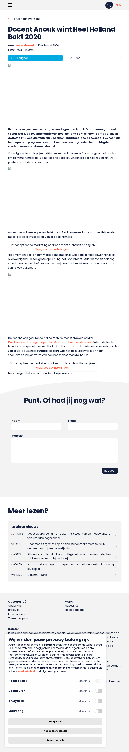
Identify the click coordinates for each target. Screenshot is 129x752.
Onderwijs (14, 606)
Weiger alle (55, 721)
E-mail (72, 421)
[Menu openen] (10, 5)
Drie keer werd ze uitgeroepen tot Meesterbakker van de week (49, 342)
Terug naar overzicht (26, 19)
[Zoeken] (109, 5)
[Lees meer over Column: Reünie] (64, 575)
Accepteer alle (55, 740)
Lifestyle (13, 610)
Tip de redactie (74, 610)
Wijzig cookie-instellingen (52, 249)
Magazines (71, 606)
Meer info (84, 681)
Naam (15, 421)
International (16, 614)
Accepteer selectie (55, 731)
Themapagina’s (18, 618)
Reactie (17, 436)
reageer (22, 58)
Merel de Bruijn (25, 45)
